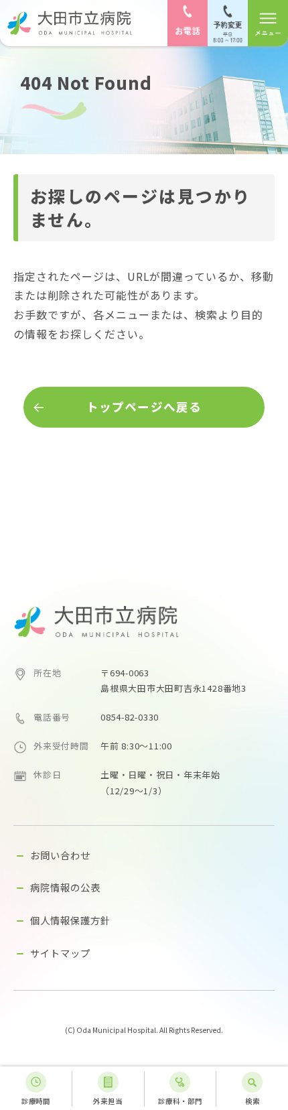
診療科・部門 (180, 1101)
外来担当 (108, 1101)
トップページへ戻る (144, 406)
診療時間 (36, 1101)
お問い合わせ (60, 855)
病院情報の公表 (65, 887)
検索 (252, 1101)
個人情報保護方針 (70, 920)
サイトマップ (60, 953)
